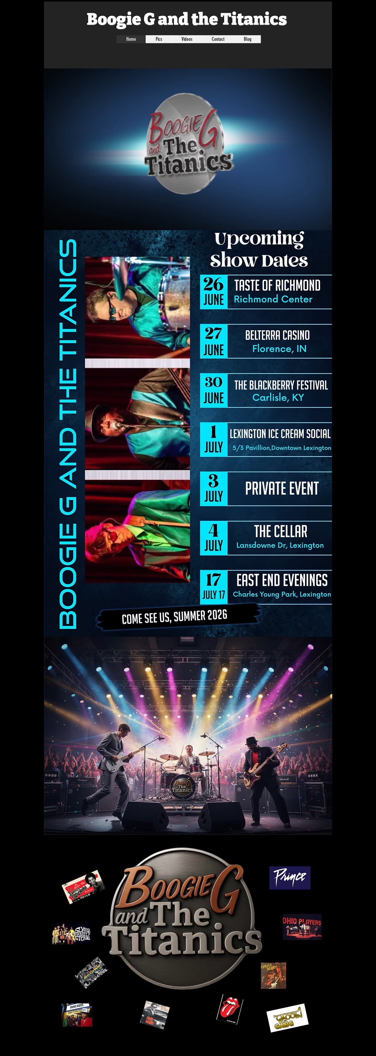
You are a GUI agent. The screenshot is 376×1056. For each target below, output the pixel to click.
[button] (324, 223)
